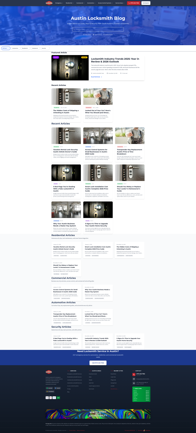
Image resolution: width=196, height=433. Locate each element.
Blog (68, 392)
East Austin (91, 389)
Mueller (90, 380)
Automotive (15, 48)
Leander (112, 386)
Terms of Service (81, 430)
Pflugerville (113, 380)
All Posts (5, 48)
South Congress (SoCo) (94, 386)
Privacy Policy (72, 430)
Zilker (90, 377)
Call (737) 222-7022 (98, 363)
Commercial (35, 48)
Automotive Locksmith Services (74, 383)
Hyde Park (91, 383)
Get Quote (146, 3)
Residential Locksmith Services (74, 377)
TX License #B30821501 (130, 430)
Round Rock (113, 374)
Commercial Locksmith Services (74, 380)
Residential (25, 48)
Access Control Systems (73, 386)
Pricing (68, 389)
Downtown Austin (93, 374)
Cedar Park (113, 377)
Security (44, 48)
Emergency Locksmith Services (74, 374)
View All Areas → (114, 389)
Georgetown (114, 383)
